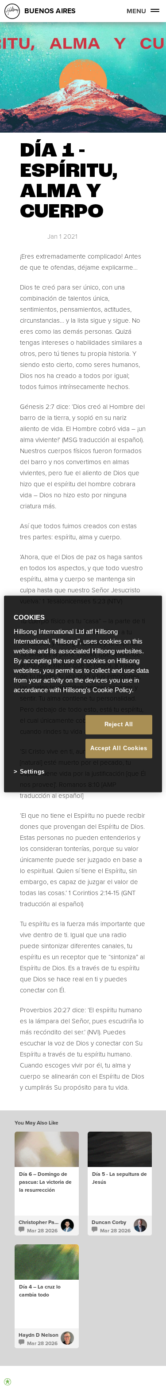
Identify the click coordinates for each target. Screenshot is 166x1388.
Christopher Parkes (42, 1222)
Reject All (119, 724)
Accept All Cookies (118, 748)
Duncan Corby (109, 1222)
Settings (32, 771)
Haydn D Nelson (38, 1335)
